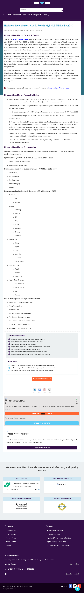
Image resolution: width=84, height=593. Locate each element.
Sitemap (9, 545)
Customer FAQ (11, 531)
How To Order (11, 534)
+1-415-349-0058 (13, 569)
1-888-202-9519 (28, 569)
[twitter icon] (75, 586)
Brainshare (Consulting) (55, 531)
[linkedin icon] (79, 586)
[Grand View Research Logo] (42, 4)
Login (45, 15)
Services (16, 15)
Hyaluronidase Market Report (59, 88)
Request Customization (42, 447)
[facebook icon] (70, 586)
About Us (27, 15)
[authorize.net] (62, 510)
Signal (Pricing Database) (56, 542)
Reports (6, 15)
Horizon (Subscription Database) (59, 545)
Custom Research (53, 534)
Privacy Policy (11, 538)
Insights (36, 15)
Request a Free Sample (42, 379)
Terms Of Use (11, 542)
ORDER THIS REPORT (42, 423)
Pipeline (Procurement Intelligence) (60, 538)
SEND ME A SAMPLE (42, 413)
